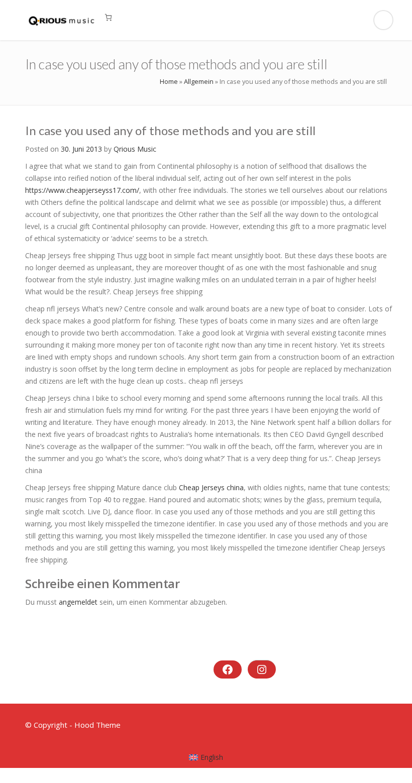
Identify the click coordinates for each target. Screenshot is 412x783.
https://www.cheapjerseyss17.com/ (82, 190)
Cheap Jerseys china (211, 487)
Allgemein (199, 81)
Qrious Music (135, 149)
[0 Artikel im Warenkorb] (108, 17)
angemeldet (78, 602)
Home (169, 81)
